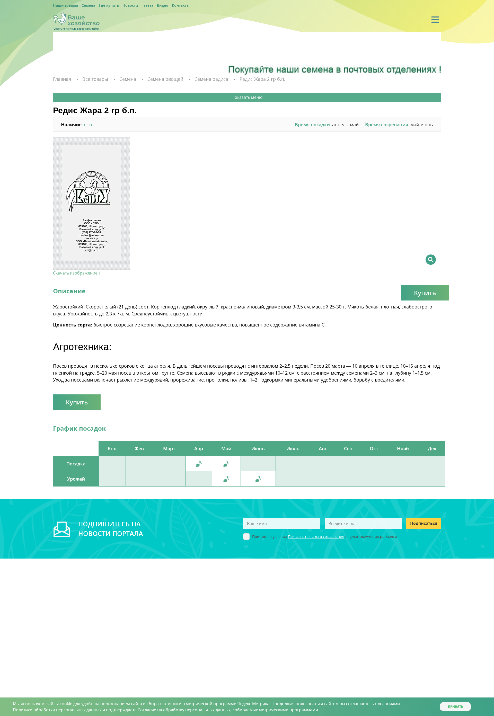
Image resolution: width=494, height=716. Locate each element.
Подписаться (423, 522)
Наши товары (63, 5)
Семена (83, 5)
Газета (134, 5)
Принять (455, 706)
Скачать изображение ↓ (77, 272)
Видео (147, 5)
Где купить (101, 5)
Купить (425, 292)
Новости (119, 5)
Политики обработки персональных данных (57, 710)
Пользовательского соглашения (316, 535)
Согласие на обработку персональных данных (184, 710)
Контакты (162, 5)
